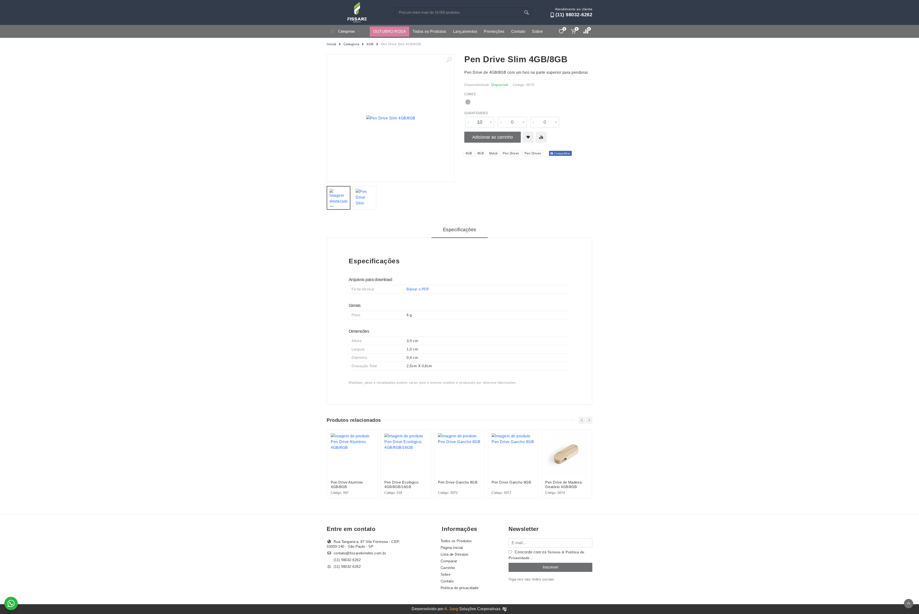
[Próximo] (589, 420)
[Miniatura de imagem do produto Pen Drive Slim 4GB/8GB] (338, 198)
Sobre (537, 31)
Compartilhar (561, 153)
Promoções (494, 31)
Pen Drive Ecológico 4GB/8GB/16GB (401, 484)
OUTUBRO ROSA (389, 31)
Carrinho (448, 568)
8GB (480, 153)
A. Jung (451, 609)
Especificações (459, 229)
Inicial (331, 44)
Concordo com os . (546, 555)
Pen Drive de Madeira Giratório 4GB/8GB (563, 484)
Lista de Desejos (455, 554)
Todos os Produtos (429, 31)
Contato (518, 31)
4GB (370, 44)
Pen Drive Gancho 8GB (457, 482)
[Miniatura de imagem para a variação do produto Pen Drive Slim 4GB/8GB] (364, 198)
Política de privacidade (460, 588)
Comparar (449, 561)
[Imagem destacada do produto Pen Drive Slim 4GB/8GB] (390, 118)
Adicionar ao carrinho (492, 137)
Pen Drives (511, 153)
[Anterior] (582, 420)
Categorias (346, 31)
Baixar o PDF (418, 289)
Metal (493, 153)
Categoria (351, 44)
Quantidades (476, 113)
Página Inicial (452, 548)
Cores (470, 94)
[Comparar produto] (541, 137)
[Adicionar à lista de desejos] (528, 137)
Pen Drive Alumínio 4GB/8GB (347, 484)
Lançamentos (465, 31)
